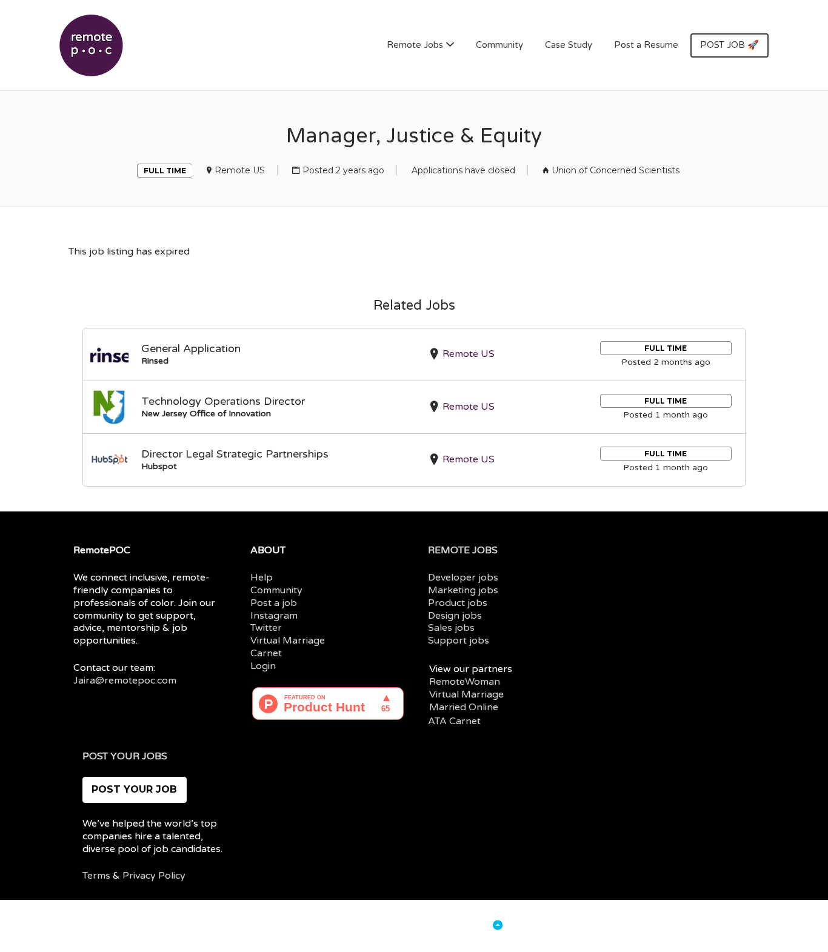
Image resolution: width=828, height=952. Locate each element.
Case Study (568, 44)
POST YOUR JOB (134, 789)
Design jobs (455, 616)
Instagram (274, 616)
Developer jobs (463, 577)
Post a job (273, 603)
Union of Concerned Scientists (615, 170)
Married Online (463, 707)
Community (499, 44)
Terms (96, 876)
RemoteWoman (464, 682)
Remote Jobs (415, 44)
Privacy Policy (153, 876)
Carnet (266, 653)
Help (261, 577)
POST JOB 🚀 (729, 44)
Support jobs (458, 640)
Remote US (240, 170)
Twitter (266, 628)
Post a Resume (646, 44)
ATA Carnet (454, 721)
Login (263, 666)
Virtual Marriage (287, 640)
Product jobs (457, 603)
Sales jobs (451, 628)
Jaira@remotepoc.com (124, 680)
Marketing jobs (463, 590)
